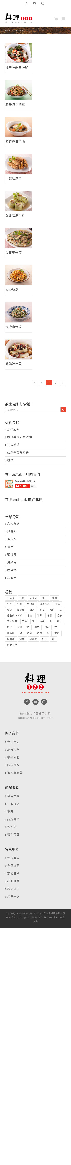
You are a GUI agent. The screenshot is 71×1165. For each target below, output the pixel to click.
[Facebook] (27, 702)
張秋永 (12, 539)
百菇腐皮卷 (18, 160)
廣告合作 (13, 749)
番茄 (50, 615)
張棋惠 (12, 554)
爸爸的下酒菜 (15, 615)
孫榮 (10, 547)
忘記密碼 (13, 873)
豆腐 (19, 627)
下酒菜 (11, 598)
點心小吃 (12, 644)
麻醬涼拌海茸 (18, 84)
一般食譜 (13, 803)
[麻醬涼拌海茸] (18, 90)
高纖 (22, 639)
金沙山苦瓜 (18, 308)
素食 (60, 615)
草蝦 (24, 621)
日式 (57, 604)
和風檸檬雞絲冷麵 (19, 437)
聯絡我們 (13, 757)
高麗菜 (33, 639)
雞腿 (39, 633)
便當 (44, 598)
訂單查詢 (13, 896)
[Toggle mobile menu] (64, 18)
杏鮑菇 (21, 609)
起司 (47, 627)
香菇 (57, 633)
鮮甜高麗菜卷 (18, 195)
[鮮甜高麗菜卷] (18, 201)
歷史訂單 (13, 889)
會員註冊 (13, 865)
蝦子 (9, 627)
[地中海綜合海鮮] (18, 53)
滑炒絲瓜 (18, 271)
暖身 (9, 609)
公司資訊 (13, 742)
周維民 (12, 562)
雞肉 (29, 633)
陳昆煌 (12, 570)
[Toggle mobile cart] (56, 18)
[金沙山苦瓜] (18, 312)
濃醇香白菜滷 (18, 121)
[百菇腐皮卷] (18, 164)
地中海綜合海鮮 (18, 47)
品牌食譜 (13, 523)
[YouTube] (35, 702)
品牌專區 (13, 819)
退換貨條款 (15, 772)
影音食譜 (13, 796)
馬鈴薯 (11, 639)
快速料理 (45, 604)
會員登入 (13, 858)
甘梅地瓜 (13, 444)
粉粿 (10, 460)
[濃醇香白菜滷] (18, 127)
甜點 (40, 615)
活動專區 (13, 834)
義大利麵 (12, 621)
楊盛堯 (12, 577)
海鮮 (52, 609)
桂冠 (32, 609)
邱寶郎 (12, 531)
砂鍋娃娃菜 (18, 346)
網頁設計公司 (51, 917)
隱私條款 (13, 765)
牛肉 (30, 615)
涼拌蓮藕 (13, 429)
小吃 (9, 604)
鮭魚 (44, 639)
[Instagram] (44, 702)
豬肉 (37, 627)
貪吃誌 (12, 827)
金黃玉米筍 (18, 234)
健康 (54, 598)
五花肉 (33, 598)
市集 (10, 811)
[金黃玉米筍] (18, 238)
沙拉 (42, 609)
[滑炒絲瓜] (18, 275)
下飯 (22, 598)
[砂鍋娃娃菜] (18, 350)
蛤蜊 (42, 621)
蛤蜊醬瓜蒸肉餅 (18, 452)
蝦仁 (59, 621)
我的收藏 (13, 881)
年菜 (19, 604)
